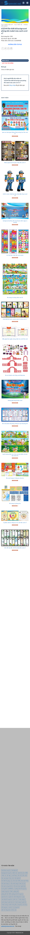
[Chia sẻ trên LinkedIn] (11, 48)
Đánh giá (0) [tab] (5, 60)
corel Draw (14, 875)
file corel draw (5, 878)
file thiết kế (18, 24)
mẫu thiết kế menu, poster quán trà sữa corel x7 (15, 319)
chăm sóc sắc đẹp (6, 875)
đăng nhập (12, 85)
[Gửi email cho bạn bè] (8, 48)
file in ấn (12, 878)
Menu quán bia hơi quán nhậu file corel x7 (15, 162)
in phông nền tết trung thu (20, 888)
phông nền (16, 891)
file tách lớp (17, 886)
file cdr (19, 875)
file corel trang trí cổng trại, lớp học (15, 478)
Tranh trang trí (22, 899)
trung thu (20, 904)
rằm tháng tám (17, 896)
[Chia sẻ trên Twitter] (5, 48)
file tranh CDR (16, 880)
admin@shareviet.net (7, 926)
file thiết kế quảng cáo (7, 880)
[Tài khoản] (23, 3)
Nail (11, 891)
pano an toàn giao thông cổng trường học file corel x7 (15, 133)
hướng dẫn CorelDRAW (7, 888)
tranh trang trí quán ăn (21, 902)
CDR (26, 873)
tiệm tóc (15, 899)
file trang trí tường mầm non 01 (15, 297)
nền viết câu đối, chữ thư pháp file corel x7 (15, 547)
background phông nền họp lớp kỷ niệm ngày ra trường (15, 221)
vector (10, 907)
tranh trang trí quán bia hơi (8, 902)
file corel (25, 875)
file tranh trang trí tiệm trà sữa (18, 883)
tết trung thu (4, 907)
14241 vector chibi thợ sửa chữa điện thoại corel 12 (15, 194)
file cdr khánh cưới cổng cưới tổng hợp (15, 375)
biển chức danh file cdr (18, 873)
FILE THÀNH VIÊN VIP (7, 24)
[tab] (15, 63)
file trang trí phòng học (15, 503)
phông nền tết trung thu (17, 894)
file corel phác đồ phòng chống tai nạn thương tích (15, 423)
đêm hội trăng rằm (6, 910)
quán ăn (11, 896)
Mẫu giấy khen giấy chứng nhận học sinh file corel (15, 339)
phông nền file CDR (6, 894)
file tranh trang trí (6, 883)
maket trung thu (5, 891)
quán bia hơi (4, 896)
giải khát (23, 886)
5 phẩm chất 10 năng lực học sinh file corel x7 (15, 522)
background (14, 870)
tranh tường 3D (12, 904)
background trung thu (6, 873)
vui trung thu (16, 907)
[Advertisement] (15, 572)
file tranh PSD (24, 880)
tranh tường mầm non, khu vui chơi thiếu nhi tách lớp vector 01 (15, 455)
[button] (2, 3)
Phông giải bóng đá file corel (15, 400)
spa (23, 896)
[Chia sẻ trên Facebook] (2, 48)
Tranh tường (5, 904)
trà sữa (25, 904)
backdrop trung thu (6, 870)
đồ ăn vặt (14, 910)
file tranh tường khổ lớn (7, 886)
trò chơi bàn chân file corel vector (15, 255)
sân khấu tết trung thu (7, 899)
